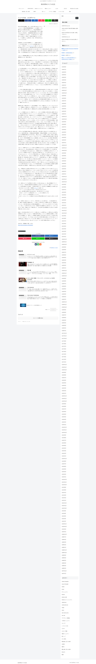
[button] (55, 20)
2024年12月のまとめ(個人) (67, 59)
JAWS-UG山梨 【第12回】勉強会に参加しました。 (70, 29)
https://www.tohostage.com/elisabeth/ (25, 225)
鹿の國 (63, 52)
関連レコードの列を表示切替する (68, 57)
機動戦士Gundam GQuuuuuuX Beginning (70, 48)
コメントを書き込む (38, 318)
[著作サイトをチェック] (36, 244)
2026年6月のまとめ (66, 36)
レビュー (31, 45)
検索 (62, 16)
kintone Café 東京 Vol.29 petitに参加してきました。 (70, 40)
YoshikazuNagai (69, 52)
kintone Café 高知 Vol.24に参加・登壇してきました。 (70, 33)
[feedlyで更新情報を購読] (38, 244)
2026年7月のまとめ (66, 25)
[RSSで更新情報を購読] (40, 244)
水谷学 (64, 50)
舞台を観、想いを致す (22, 231)
